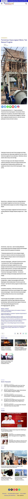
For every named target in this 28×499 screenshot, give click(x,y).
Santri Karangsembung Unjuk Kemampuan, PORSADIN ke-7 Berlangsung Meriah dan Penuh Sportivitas (14, 396)
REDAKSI (4, 493)
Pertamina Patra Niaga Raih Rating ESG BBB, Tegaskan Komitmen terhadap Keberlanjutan (21, 479)
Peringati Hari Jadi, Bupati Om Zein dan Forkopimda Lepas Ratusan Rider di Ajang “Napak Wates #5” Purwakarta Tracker (13, 327)
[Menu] (2, 3)
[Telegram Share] (23, 334)
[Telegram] (15, 107)
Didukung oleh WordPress (9, 495)
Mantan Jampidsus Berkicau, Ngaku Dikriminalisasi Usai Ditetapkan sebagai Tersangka (15, 391)
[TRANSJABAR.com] (8, 3)
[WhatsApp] (19, 490)
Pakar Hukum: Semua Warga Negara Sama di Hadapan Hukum (12, 323)
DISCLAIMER (23, 493)
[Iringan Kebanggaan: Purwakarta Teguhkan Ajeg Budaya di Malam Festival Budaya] (21, 342)
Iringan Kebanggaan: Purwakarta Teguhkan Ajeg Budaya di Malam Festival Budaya (14, 314)
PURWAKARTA (4, 37)
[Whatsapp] (7, 107)
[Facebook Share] (15, 334)
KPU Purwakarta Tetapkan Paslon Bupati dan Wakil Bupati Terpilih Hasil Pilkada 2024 (13, 430)
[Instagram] (18, 107)
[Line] (10, 107)
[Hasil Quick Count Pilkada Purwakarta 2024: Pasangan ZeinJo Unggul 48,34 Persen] (4, 435)
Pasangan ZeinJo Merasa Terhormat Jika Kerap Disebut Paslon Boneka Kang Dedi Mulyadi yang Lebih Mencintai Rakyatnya (18, 441)
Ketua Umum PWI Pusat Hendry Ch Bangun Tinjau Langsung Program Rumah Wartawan (12, 467)
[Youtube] (13, 107)
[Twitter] (5, 107)
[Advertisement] (14, 20)
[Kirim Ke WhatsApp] (26, 334)
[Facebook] (2, 107)
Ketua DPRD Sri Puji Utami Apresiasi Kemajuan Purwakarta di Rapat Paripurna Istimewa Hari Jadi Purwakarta (13, 320)
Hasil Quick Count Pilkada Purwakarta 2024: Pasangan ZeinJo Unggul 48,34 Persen (17, 435)
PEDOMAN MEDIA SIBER (13, 493)
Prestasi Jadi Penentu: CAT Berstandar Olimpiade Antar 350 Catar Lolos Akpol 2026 (15, 405)
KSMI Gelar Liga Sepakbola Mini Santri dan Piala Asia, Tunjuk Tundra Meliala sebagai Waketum (14, 386)
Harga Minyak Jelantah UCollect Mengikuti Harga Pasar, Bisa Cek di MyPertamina (6, 479)
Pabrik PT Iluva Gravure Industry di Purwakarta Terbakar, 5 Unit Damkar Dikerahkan (13, 311)
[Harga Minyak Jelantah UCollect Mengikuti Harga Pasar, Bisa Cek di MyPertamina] (7, 472)
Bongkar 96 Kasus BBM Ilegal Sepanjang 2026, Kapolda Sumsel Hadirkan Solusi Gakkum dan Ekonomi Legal (14, 400)
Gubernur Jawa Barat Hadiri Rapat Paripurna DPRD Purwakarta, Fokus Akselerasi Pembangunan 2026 (12, 317)
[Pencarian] (26, 4)
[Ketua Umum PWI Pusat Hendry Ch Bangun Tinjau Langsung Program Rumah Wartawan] (14, 457)
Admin (5, 44)
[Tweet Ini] (18, 334)
